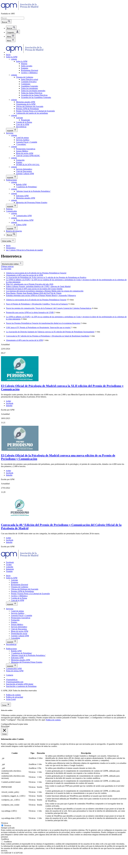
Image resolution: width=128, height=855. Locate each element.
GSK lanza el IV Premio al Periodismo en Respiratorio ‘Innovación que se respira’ (38, 327)
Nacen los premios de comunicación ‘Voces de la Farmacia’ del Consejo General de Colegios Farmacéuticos (48, 308)
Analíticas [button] (5, 839)
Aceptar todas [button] (22, 724)
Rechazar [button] (13, 724)
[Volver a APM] (19, 9)
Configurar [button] (5, 724)
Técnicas (7, 825)
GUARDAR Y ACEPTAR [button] (12, 853)
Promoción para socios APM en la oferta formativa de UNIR (30, 312)
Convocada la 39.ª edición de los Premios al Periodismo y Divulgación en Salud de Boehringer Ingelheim (47, 336)
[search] (11, 28)
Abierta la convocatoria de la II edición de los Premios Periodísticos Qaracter (36, 300)
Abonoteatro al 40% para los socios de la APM (24, 340)
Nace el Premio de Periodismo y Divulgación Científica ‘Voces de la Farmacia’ (37, 304)
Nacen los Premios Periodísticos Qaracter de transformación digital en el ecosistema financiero (43, 323)
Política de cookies (53, 720)
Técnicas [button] (4, 823)
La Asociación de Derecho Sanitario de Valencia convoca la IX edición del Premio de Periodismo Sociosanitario (50, 332)
